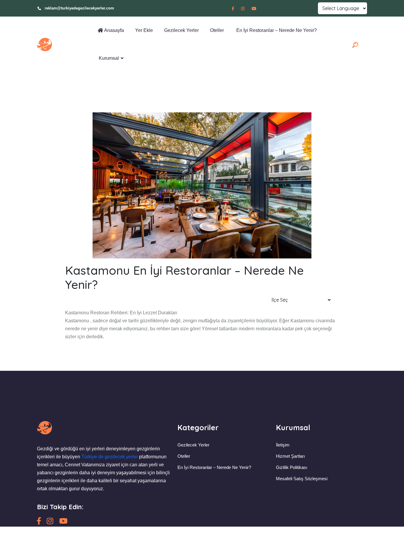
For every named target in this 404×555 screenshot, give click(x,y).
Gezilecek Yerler (181, 30)
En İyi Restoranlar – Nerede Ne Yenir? (275, 30)
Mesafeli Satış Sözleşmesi (301, 478)
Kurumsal (108, 58)
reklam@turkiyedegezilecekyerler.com (79, 8)
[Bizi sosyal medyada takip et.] (233, 8)
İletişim (283, 444)
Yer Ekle (143, 30)
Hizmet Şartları (290, 456)
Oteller (216, 30)
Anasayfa (113, 30)
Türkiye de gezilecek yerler (109, 456)
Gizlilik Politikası (291, 467)
